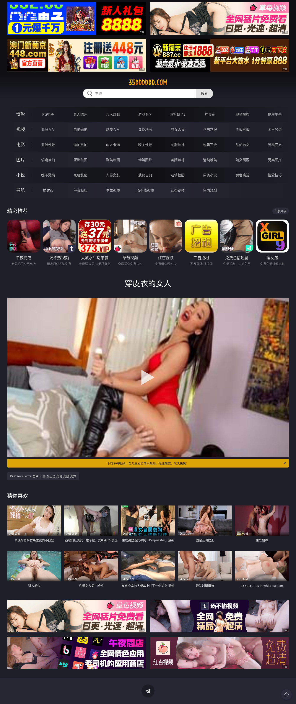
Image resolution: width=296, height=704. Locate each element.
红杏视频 (178, 190)
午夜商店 (80, 190)
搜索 (204, 93)
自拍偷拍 (80, 129)
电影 (20, 145)
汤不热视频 (145, 190)
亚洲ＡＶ (48, 129)
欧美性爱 (145, 144)
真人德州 (80, 114)
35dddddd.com (148, 82)
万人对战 (113, 114)
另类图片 (275, 160)
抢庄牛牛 (275, 114)
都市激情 (48, 175)
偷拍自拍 (80, 144)
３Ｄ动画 (145, 129)
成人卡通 (113, 144)
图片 (20, 160)
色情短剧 (210, 190)
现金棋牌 (242, 114)
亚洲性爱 (48, 144)
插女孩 (48, 190)
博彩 (20, 114)
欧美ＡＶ (113, 129)
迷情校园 (178, 175)
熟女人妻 (178, 129)
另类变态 (275, 144)
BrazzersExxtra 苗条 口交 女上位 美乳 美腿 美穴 (43, 476)
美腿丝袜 (178, 160)
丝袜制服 (210, 129)
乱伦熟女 (242, 144)
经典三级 (210, 144)
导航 (20, 190)
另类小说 (210, 175)
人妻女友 (113, 175)
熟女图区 (242, 160)
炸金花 (210, 114)
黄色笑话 (242, 175)
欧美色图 (113, 160)
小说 (20, 175)
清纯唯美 (210, 160)
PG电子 (48, 114)
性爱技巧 (275, 175)
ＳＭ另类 (275, 129)
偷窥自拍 (48, 160)
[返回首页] (286, 694)
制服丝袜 (178, 144)
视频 (20, 129)
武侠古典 (145, 175)
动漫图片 (145, 160)
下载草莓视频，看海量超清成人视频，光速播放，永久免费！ (148, 463)
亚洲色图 (80, 160)
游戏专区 (145, 114)
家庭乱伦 (80, 175)
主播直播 (242, 129)
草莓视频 (113, 190)
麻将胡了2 (177, 114)
